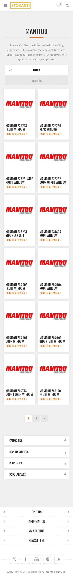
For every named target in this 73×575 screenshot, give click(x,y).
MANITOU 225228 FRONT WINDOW (16, 127)
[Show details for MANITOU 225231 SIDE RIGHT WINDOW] (19, 157)
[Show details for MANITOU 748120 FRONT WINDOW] (53, 369)
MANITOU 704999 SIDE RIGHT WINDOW (52, 339)
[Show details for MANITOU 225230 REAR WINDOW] (53, 104)
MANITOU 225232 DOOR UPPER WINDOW (52, 180)
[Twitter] (14, 559)
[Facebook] (25, 559)
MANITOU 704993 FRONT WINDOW (17, 286)
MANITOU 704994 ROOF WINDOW (50, 286)
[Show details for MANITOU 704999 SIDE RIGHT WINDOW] (53, 316)
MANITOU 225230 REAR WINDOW (50, 127)
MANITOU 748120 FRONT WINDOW (50, 393)
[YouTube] (36, 559)
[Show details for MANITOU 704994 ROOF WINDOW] (53, 263)
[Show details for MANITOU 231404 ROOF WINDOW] (53, 210)
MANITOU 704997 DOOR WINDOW (16, 339)
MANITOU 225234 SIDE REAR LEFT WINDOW (16, 235)
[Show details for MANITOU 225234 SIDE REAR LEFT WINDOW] (19, 210)
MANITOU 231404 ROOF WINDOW (50, 233)
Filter (36, 70)
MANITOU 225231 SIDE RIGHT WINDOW (19, 180)
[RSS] (58, 559)
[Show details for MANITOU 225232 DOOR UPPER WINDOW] (53, 157)
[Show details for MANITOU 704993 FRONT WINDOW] (19, 263)
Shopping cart (60, 4)
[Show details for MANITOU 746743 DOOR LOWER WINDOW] (19, 369)
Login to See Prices (15, 133)
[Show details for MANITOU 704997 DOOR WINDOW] (19, 316)
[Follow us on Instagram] (47, 559)
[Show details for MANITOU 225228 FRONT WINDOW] (19, 104)
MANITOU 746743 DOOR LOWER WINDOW (19, 393)
